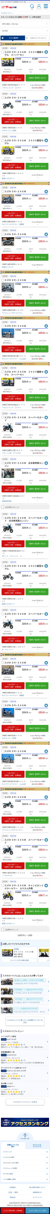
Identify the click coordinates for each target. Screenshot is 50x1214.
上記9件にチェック (11, 930)
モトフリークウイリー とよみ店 (14, 359)
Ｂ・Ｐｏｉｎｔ (7, 649)
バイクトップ (7, 1152)
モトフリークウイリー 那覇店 (13, 224)
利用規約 (13, 1187)
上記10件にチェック (12, 507)
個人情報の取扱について (37, 1187)
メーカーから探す (9, 1157)
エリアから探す (8, 1174)
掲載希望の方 (37, 1192)
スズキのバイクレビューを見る (25, 1102)
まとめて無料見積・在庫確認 (12, 1210)
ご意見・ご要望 (13, 1192)
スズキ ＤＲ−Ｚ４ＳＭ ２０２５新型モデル (24, 142)
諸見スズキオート (8, 178)
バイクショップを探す (10, 1168)
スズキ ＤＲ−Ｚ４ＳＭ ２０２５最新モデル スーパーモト (24, 53)
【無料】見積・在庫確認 (12, 78)
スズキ (5, 48)
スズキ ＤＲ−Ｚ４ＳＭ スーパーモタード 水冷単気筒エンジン (24, 519)
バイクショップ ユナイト (11, 88)
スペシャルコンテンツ (37, 1145)
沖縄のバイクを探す (13, 1145)
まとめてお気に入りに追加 (37, 1210)
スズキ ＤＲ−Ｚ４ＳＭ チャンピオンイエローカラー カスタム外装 (24, 887)
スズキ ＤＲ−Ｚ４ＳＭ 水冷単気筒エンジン (24, 464)
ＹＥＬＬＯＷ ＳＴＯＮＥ (11, 453)
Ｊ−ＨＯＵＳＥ (7, 875)
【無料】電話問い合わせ (37, 78)
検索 (32, 8)
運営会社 (13, 1197)
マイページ (39, 8)
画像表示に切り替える (38, 38)
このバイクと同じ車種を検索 (19, 960)
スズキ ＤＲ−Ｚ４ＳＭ (15, 97)
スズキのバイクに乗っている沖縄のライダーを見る (25, 1021)
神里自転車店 (7, 501)
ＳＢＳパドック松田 (9, 130)
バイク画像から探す (9, 1179)
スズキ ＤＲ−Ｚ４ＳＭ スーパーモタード (24, 418)
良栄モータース (7, 267)
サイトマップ (37, 1197)
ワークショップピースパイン (12, 313)
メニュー (46, 8)
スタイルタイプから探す (11, 1163)
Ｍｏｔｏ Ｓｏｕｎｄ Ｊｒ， (13, 556)
